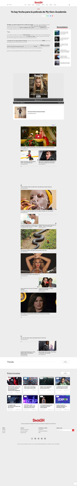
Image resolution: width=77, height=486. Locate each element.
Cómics (29, 4)
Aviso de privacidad (23, 431)
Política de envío (23, 432)
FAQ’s (39, 432)
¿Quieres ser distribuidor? (42, 431)
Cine (25, 4)
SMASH (3, 427)
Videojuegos (38, 4)
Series (33, 4)
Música (43, 4)
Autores (3, 432)
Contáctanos (40, 429)
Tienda (55, 4)
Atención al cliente (42, 427)
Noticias (3, 431)
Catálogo (3, 429)
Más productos (65, 362)
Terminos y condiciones (24, 429)
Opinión (50, 4)
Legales (22, 427)
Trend (47, 4)
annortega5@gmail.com (32, 113)
